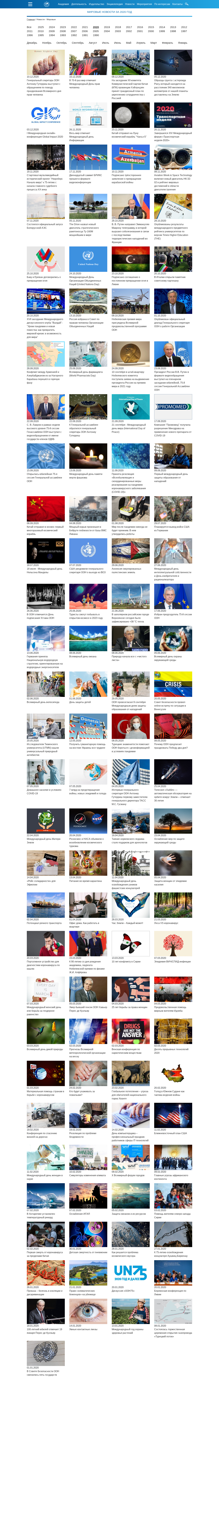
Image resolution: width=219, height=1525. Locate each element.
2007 (74, 31)
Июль (105, 42)
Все (29, 27)
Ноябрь (46, 42)
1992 (74, 35)
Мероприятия (144, 4)
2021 (85, 27)
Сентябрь (78, 42)
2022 (74, 27)
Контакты (177, 4)
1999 (162, 31)
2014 (162, 27)
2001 (140, 31)
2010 (41, 31)
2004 (107, 31)
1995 (41, 35)
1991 (85, 35)
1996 (30, 35)
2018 (118, 27)
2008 (63, 31)
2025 (41, 27)
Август (93, 42)
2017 (129, 27)
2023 (63, 27)
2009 (52, 31)
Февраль (167, 42)
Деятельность (79, 4)
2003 (118, 31)
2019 (107, 27)
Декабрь (32, 42)
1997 (184, 31)
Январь (182, 42)
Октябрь (61, 42)
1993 (63, 35)
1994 (52, 35)
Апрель (140, 42)
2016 (140, 27)
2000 (151, 31)
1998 (173, 31)
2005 (96, 31)
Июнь (117, 42)
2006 (85, 31)
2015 (151, 27)
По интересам (162, 4)
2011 (30, 31)
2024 (52, 27)
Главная (31, 19)
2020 (96, 27)
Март (153, 42)
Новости (130, 4)
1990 (96, 35)
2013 (173, 27)
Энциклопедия (115, 4)
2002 (129, 31)
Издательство (96, 4)
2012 (184, 27)
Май (128, 42)
